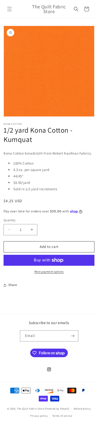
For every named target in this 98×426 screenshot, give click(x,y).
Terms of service (62, 415)
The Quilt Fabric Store (30, 408)
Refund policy (82, 408)
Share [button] (12, 285)
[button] (9, 9)
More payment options (49, 271)
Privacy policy (39, 415)
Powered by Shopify (57, 408)
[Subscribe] (73, 335)
